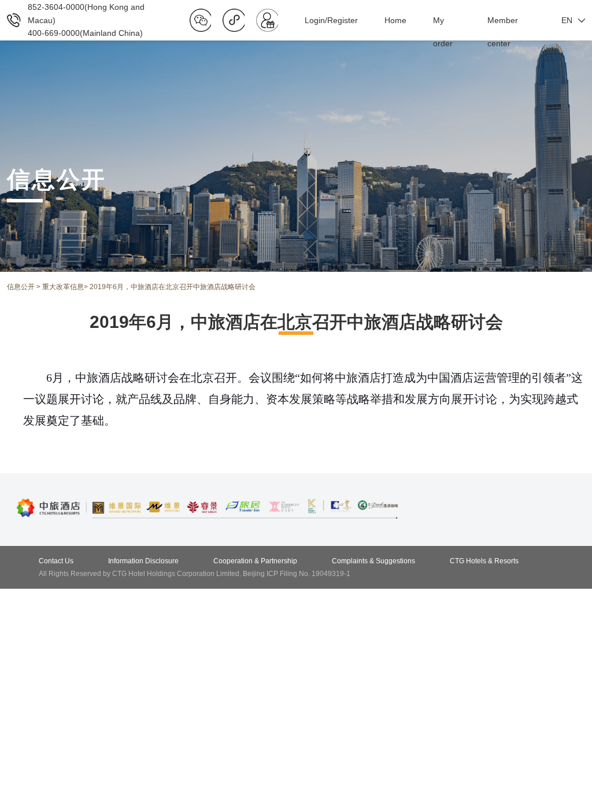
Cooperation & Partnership (255, 561)
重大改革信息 (63, 287)
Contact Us (56, 561)
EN (566, 20)
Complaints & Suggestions (373, 561)
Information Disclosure (143, 561)
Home (395, 20)
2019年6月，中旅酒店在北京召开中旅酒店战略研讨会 (173, 287)
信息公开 (21, 287)
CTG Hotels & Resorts (484, 561)
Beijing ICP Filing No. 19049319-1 (296, 574)
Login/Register (331, 20)
